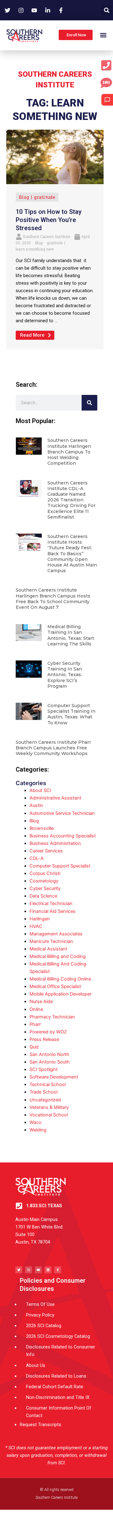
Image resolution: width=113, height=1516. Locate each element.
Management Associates (56, 934)
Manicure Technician (51, 941)
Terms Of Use (40, 1304)
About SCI (40, 790)
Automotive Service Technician (62, 813)
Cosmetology (44, 881)
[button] (106, 10)
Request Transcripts (40, 1424)
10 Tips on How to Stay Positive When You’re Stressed (49, 220)
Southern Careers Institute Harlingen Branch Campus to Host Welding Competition (69, 451)
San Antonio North (49, 1054)
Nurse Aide (41, 1001)
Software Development (54, 1077)
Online (36, 1009)
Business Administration (55, 843)
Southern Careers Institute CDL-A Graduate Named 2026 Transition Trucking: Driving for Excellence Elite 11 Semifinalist (71, 500)
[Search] (89, 403)
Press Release (44, 1039)
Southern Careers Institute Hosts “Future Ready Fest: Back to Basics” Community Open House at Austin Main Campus (72, 553)
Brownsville (42, 828)
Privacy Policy (40, 1315)
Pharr (35, 1024)
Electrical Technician (51, 903)
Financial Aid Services (53, 911)
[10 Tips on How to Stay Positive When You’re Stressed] (55, 156)
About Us (35, 1365)
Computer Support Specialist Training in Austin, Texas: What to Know (71, 714)
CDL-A (37, 858)
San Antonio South (50, 1062)
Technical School (48, 1084)
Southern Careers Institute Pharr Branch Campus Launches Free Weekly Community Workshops (53, 747)
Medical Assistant (48, 949)
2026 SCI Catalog (43, 1325)
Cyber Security (45, 888)
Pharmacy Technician (52, 1017)
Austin (36, 805)
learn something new (35, 248)
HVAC (36, 926)
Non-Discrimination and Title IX (57, 1397)
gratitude (44, 197)
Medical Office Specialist (55, 986)
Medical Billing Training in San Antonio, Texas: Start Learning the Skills (70, 635)
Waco (35, 1122)
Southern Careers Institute (46, 236)
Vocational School (49, 1115)
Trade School (43, 1092)
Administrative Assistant (55, 798)
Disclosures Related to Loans (56, 1376)
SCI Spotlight (43, 1069)
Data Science (43, 896)
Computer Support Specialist (60, 866)
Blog (24, 197)
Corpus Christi (45, 873)
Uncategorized (45, 1100)
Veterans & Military (49, 1107)
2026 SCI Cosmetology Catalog (58, 1336)
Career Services (46, 851)
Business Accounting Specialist (63, 836)
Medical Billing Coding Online (60, 979)
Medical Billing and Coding (58, 956)
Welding (38, 1130)
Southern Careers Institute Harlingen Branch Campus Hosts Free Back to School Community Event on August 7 (53, 598)
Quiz (34, 1047)
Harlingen (40, 919)
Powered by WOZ (48, 1032)
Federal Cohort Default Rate (54, 1386)
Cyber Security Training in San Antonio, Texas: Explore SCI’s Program (64, 674)
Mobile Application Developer (60, 994)
